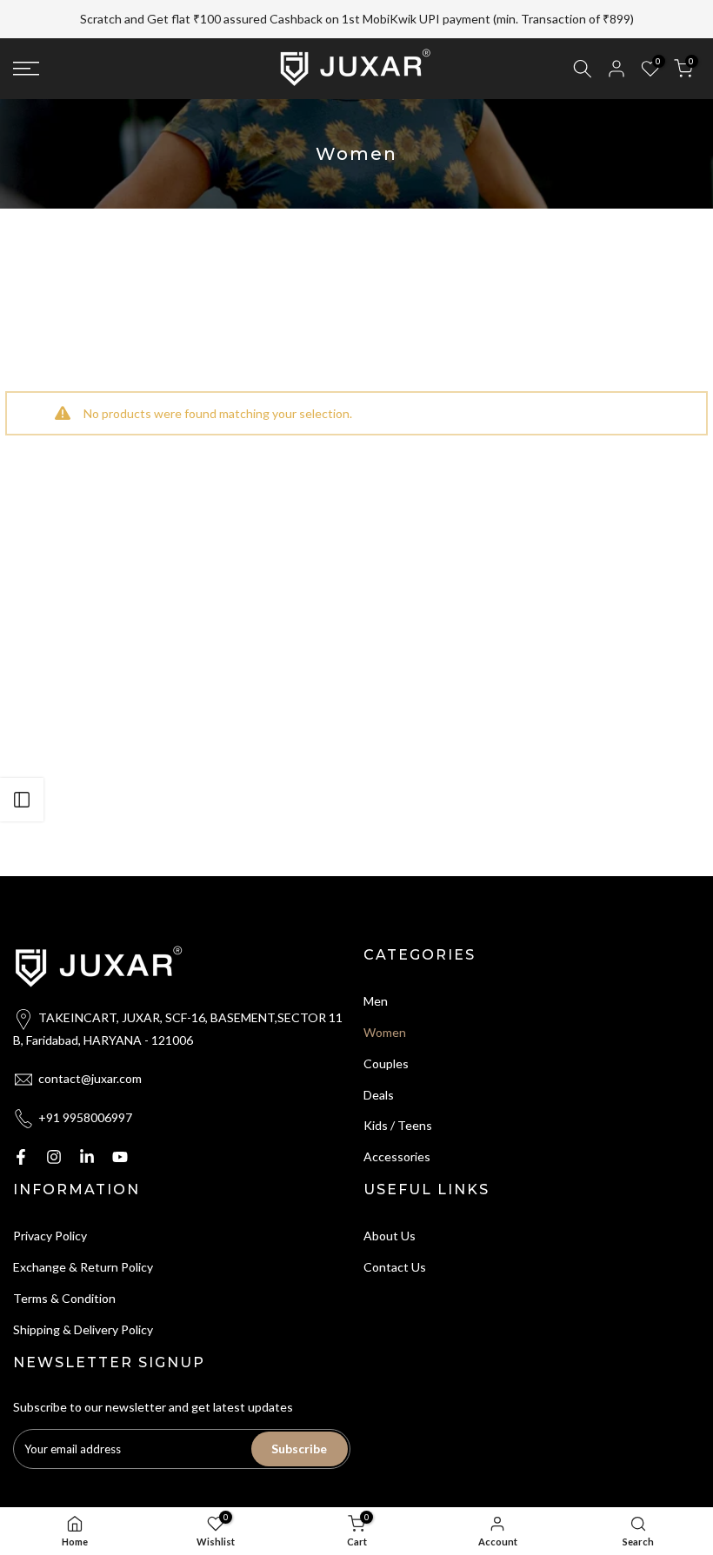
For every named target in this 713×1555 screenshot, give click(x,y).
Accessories (396, 1156)
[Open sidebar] (21, 799)
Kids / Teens (397, 1125)
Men (375, 1000)
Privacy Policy (50, 1235)
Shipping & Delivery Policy (83, 1329)
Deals (378, 1094)
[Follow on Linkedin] (87, 1156)
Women (384, 1032)
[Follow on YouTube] (120, 1156)
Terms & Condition (64, 1298)
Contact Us (394, 1266)
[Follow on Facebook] (21, 1156)
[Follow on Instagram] (54, 1156)
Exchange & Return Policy (83, 1266)
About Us (389, 1235)
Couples (386, 1063)
